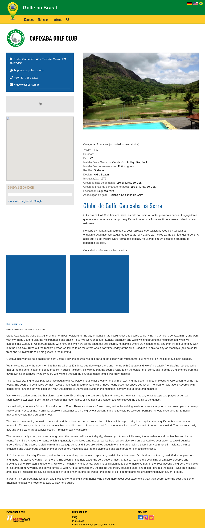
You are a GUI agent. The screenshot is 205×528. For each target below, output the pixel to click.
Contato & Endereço (82, 524)
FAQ (74, 517)
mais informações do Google (25, 201)
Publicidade (78, 521)
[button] (67, 19)
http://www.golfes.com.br (29, 70)
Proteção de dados (105, 524)
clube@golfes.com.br (27, 84)
